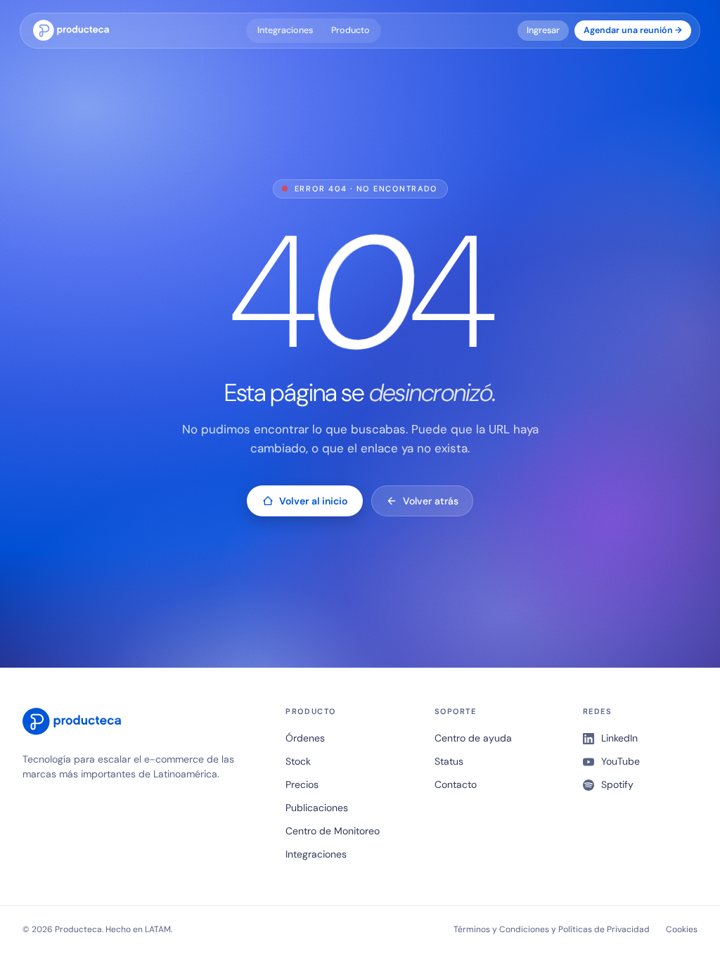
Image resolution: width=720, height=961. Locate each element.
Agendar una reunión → (633, 30)
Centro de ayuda (473, 738)
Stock (298, 761)
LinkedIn (619, 738)
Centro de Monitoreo (332, 831)
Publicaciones (316, 807)
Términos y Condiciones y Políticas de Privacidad (552, 929)
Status (449, 761)
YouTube (620, 761)
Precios (302, 784)
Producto (350, 30)
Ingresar (543, 30)
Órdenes (305, 738)
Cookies (682, 929)
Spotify (617, 784)
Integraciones (285, 30)
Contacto (456, 784)
